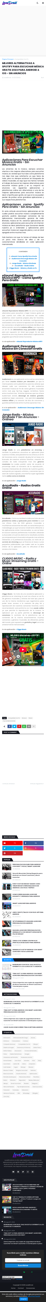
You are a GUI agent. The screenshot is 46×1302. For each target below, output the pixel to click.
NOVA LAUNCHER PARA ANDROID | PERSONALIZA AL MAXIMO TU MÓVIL (25, 1208)
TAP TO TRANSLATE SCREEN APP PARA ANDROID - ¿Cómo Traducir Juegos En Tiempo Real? (27, 1199)
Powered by (18, 1272)
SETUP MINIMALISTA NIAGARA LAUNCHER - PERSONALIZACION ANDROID (27, 922)
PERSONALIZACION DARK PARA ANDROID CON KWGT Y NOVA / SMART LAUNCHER (27, 865)
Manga (23, 1067)
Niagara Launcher (21, 1070)
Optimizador (33, 1073)
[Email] (29, 726)
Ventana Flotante (9, 1093)
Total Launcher (37, 1087)
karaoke (26, 1060)
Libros (24, 1064)
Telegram (35, 1083)
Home (13, 1288)
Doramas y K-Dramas (23, 1047)
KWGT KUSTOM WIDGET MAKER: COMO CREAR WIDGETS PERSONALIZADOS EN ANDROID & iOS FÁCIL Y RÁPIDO (26, 886)
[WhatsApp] (24, 726)
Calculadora (16, 1041)
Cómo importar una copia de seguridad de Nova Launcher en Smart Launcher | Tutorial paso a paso (28, 984)
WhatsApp (26, 1093)
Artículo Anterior (9, 784)
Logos (16, 1067)
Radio (30, 718)
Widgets (35, 1093)
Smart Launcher (16, 1083)
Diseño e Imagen (9, 1047)
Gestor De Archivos (15, 1054)
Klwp (39, 1060)
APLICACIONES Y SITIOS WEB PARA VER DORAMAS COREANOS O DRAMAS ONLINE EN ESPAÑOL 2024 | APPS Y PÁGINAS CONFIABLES (28, 1188)
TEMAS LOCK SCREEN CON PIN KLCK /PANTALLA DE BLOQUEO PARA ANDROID (26, 942)
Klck (33, 1060)
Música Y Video (8, 1070)
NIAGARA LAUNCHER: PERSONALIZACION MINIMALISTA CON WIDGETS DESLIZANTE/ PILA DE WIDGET (27, 932)
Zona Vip (6, 1096)
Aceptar (24, 1299)
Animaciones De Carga (20, 1038)
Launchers (7, 1064)
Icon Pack (18, 1060)
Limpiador (32, 1064)
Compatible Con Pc (21, 59)
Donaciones (30, 1288)
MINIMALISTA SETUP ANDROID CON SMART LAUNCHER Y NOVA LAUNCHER (27, 951)
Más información (34, 1296)
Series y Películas (34, 1080)
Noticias (33, 1070)
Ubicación (25, 1090)
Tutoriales (16, 1090)
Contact (21, 1288)
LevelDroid (29, 1285)
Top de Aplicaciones (9, 721)
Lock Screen (7, 1067)
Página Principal (7, 59)
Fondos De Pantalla (31, 1051)
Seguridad (22, 1080)
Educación (18, 1051)
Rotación (13, 1080)
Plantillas (36, 1077)
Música (24, 718)
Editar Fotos (37, 1047)
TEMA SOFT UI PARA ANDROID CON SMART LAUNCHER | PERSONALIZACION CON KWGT (27, 974)
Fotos (5, 1054)
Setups (6, 1083)
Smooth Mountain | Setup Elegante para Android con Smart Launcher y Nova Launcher (27, 875)
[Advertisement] (23, 30)
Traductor (6, 1090)
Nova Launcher (8, 1073)
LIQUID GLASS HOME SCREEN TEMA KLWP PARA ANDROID (23, 1027)
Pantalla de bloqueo (10, 1077)
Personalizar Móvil (24, 1077)
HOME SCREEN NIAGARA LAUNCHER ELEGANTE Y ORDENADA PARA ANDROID (26, 895)
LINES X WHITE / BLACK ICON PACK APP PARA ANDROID (28, 913)
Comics (25, 1041)
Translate (19, 1279)
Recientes (7, 960)
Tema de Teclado (9, 1087)
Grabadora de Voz (26, 1057)
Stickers (26, 1083)
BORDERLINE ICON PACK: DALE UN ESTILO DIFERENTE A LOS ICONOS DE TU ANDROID (27, 965)
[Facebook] (9, 726)
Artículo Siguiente (36, 784)
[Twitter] (14, 726)
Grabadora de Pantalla (11, 1057)
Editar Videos (7, 1051)
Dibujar (35, 1044)
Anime (33, 1038)
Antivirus (6, 1041)
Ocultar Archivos (21, 1073)
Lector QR (16, 1064)
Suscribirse (23, 1265)
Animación (7, 1038)
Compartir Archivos (9, 1044)
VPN (19, 1093)
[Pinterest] (19, 726)
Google (27, 1054)
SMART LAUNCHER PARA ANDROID (24, 903)
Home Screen (8, 1060)
